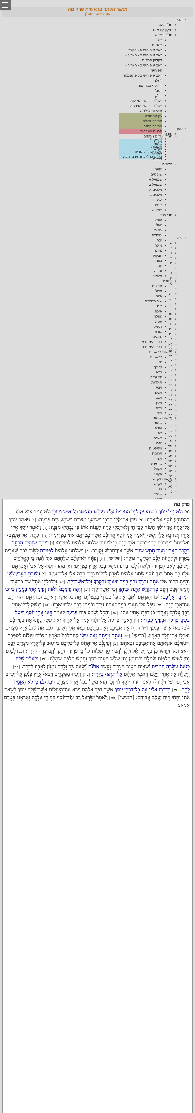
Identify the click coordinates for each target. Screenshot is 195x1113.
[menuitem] (92, 70)
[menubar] (97, 70)
